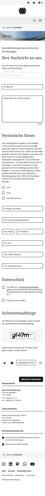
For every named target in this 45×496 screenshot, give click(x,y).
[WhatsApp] (25, 464)
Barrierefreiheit (7, 475)
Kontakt (11, 471)
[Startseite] (22, 11)
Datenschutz (20, 475)
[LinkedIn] (10, 464)
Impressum (31, 475)
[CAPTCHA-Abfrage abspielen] (4, 363)
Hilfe (4, 471)
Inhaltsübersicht (24, 471)
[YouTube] (32, 464)
